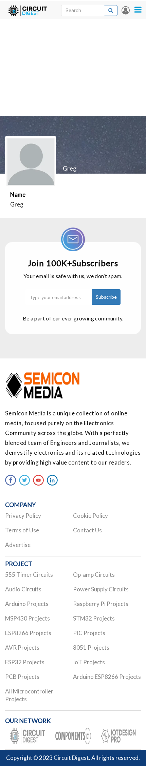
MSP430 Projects (27, 618)
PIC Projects (89, 632)
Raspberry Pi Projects (100, 603)
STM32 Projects (94, 618)
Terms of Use (22, 530)
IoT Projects (89, 662)
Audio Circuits (23, 589)
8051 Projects (91, 647)
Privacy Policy (23, 515)
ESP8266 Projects (28, 632)
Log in (126, 10)
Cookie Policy (90, 515)
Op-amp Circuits (94, 574)
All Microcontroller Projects (29, 695)
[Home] (27, 10)
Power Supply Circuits (101, 589)
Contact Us (87, 530)
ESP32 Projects (24, 662)
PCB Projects (22, 676)
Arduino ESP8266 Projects (107, 676)
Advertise (18, 544)
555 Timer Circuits (29, 574)
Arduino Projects (27, 603)
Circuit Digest (71, 757)
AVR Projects (22, 647)
